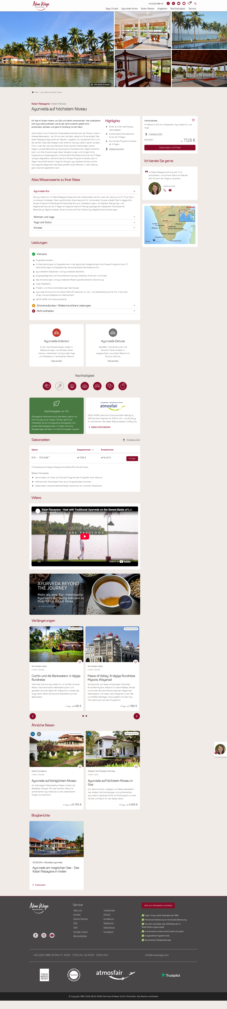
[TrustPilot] (170, 975)
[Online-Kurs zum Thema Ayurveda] (84, 594)
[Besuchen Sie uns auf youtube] (52, 935)
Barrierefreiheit (80, 936)
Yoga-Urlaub (111, 9)
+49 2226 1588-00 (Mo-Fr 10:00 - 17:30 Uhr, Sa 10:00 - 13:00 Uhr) (70, 955)
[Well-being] (122, 386)
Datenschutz (109, 927)
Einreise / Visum (80, 932)
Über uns (77, 910)
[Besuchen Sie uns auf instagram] (43, 935)
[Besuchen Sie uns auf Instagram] (173, 3)
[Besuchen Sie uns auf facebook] (35, 935)
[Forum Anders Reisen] (44, 975)
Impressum (108, 932)
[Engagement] (72, 386)
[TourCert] (73, 975)
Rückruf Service (80, 919)
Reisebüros (108, 923)
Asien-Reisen (147, 9)
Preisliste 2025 (133, 440)
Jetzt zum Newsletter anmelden (158, 905)
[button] (85, 191)
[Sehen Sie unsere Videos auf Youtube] (178, 3)
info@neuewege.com (157, 955)
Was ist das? (56, 361)
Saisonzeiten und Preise (170, 148)
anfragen (132, 458)
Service (192, 9)
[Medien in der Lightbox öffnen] (57, 49)
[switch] (80, 767)
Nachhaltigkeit (177, 9)
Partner (107, 914)
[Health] (85, 386)
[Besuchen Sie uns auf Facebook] (168, 3)
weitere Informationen (100, 427)
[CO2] (59, 386)
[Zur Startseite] (41, 6)
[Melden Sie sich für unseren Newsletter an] (183, 3)
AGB (75, 927)
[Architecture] (47, 386)
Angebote (162, 9)
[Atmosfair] (115, 975)
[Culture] (97, 386)
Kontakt (77, 914)
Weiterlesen (40, 885)
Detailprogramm (116, 149)
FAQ (75, 923)
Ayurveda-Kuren (129, 9)
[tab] (83, 716)
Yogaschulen (109, 910)
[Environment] (110, 386)
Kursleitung (109, 919)
